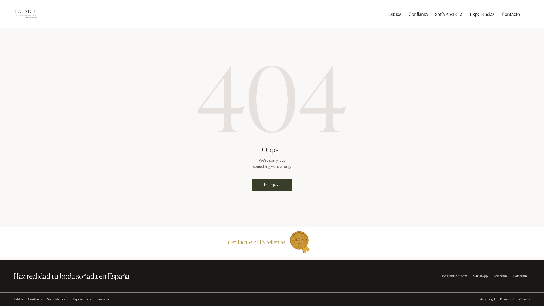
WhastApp (480, 276)
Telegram (500, 276)
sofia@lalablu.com (454, 276)
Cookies (524, 299)
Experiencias (82, 299)
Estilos (18, 299)
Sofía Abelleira (57, 299)
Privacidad (507, 299)
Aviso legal (487, 299)
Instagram (520, 276)
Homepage (272, 184)
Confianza (35, 299)
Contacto (102, 299)
